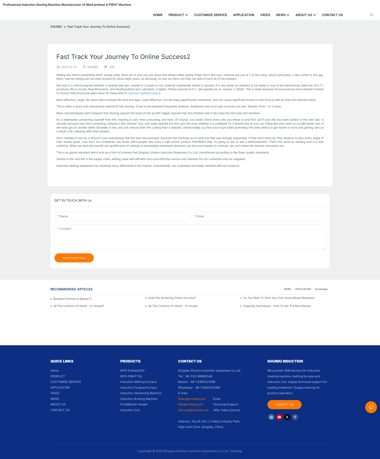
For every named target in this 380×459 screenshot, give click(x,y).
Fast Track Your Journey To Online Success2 (98, 26)
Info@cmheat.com (191, 404)
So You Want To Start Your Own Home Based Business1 (279, 297)
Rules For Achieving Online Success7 (172, 297)
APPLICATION (303, 289)
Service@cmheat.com (193, 410)
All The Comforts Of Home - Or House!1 (78, 306)
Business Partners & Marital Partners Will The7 (74, 298)
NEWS (287, 289)
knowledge (321, 289)
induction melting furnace (143, 93)
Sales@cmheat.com (192, 399)
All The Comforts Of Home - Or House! (173, 306)
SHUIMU (56, 26)
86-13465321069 (208, 387)
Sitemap (236, 451)
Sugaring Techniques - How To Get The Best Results (277, 306)
